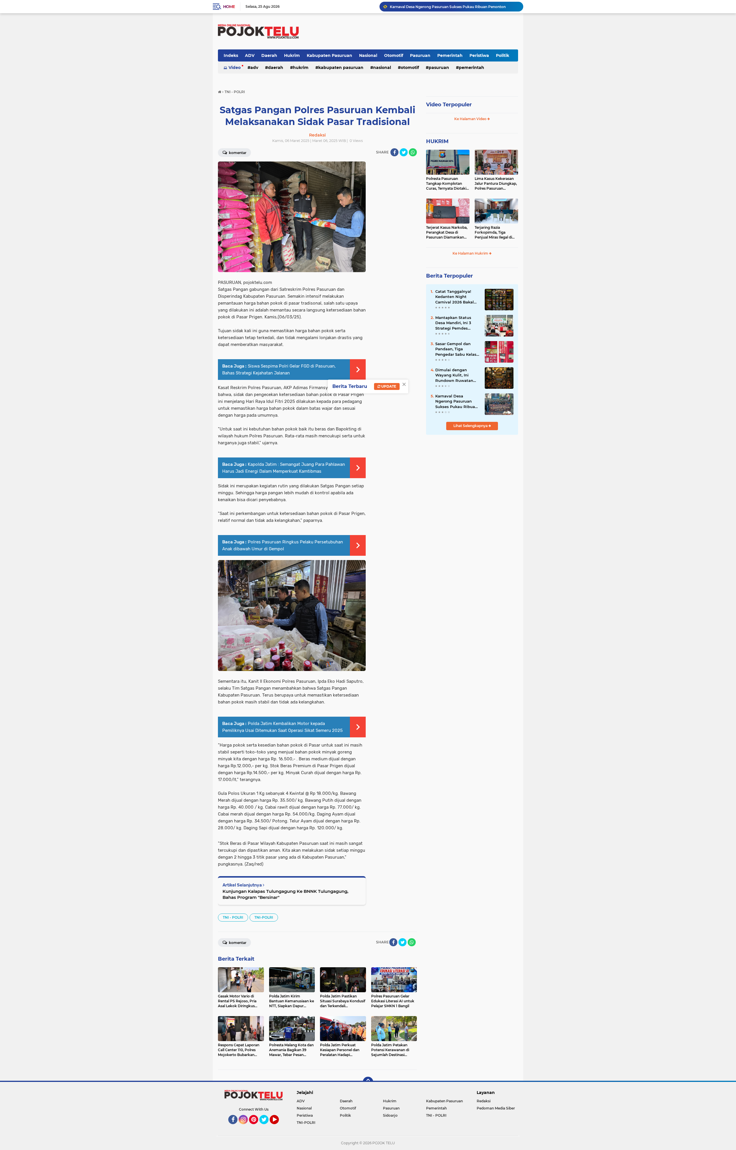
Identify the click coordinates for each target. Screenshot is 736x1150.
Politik (502, 55)
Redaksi (483, 1101)
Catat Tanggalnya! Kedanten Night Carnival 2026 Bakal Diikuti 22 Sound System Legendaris (454, 297)
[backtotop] (368, 1082)
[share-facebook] (394, 152)
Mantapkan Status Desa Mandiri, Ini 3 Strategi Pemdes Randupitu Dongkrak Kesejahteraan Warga (456, 323)
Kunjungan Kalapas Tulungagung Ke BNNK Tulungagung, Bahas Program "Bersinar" (285, 894)
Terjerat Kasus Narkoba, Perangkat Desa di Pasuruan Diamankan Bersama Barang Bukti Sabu (446, 232)
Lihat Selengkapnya (470, 426)
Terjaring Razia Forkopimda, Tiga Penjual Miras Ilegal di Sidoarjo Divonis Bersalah (493, 232)
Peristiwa (479, 55)
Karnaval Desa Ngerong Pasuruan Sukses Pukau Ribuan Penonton (448, 6)
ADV (249, 55)
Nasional (368, 55)
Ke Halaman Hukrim (471, 253)
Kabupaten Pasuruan (329, 55)
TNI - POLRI (233, 917)
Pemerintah (450, 55)
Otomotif (393, 55)
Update (388, 386)
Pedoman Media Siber (496, 1108)
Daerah (269, 55)
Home (229, 6)
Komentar (237, 153)
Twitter (266, 1126)
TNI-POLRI (263, 917)
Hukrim (292, 55)
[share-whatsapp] (413, 152)
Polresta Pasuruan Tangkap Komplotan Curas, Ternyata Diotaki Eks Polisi (446, 183)
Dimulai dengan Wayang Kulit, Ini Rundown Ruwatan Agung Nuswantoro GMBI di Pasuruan (454, 375)
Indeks (231, 55)
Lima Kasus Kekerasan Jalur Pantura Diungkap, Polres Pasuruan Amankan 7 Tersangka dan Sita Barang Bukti (496, 183)
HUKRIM (437, 141)
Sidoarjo (390, 1115)
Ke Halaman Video (470, 119)
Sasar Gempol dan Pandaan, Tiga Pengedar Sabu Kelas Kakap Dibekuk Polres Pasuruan (456, 349)
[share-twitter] (404, 152)
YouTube (278, 1126)
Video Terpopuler (449, 104)
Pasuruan (420, 55)
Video (235, 67)
